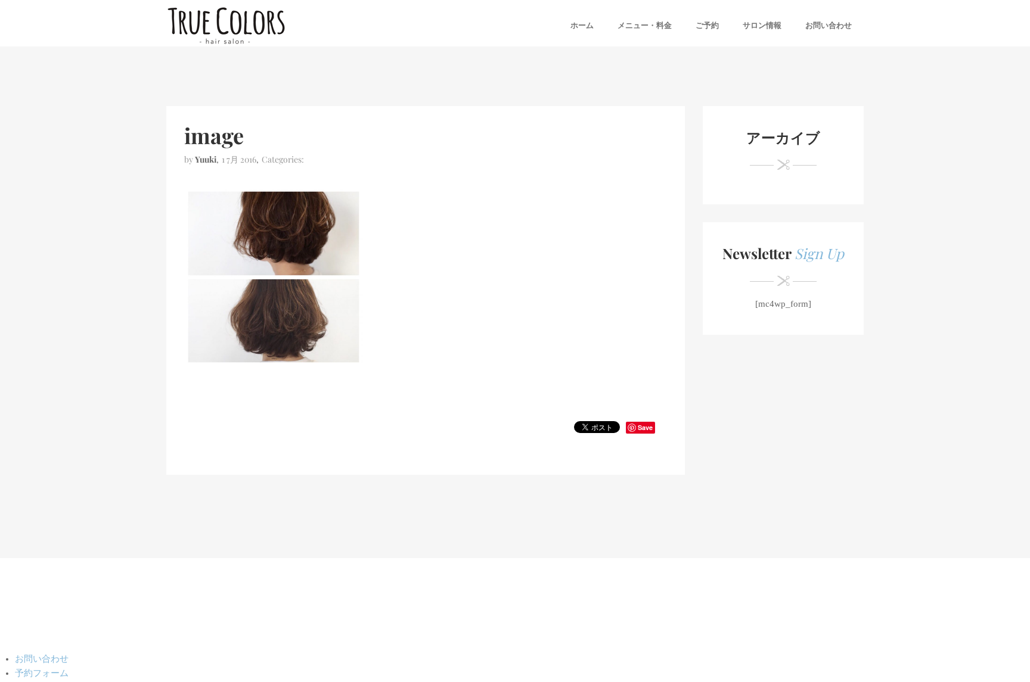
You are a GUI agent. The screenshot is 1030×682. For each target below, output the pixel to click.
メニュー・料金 (645, 25)
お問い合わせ (828, 25)
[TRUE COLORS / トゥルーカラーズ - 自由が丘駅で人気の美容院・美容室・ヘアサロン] (226, 25)
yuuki (205, 159)
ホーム (582, 25)
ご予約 (707, 25)
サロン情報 (762, 25)
